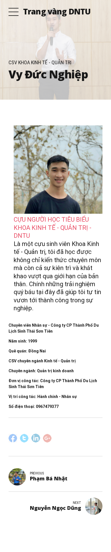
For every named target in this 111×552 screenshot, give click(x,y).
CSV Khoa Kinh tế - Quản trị (40, 62)
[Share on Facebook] (13, 438)
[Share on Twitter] (24, 441)
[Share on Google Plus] (47, 438)
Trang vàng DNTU (57, 11)
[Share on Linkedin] (35, 438)
